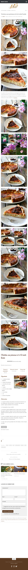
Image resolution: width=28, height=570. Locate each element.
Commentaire (5, 488)
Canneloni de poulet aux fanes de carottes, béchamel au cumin (6, 475)
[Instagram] (14, 566)
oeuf (13, 445)
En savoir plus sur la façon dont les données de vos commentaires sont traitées (14, 519)
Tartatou (13, 10)
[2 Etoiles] (8, 361)
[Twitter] (16, 566)
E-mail (16, 496)
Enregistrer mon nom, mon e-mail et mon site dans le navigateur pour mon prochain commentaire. (13, 507)
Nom (3, 496)
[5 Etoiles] (11, 361)
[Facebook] (12, 566)
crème (7, 445)
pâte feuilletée (17, 445)
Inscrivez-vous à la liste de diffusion (11, 513)
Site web (4, 501)
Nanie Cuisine (4, 1)
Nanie (4, 16)
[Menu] (26, 1)
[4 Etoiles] (10, 361)
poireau (22, 445)
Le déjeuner (3, 10)
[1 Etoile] (7, 361)
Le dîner (8, 10)
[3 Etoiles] (9, 361)
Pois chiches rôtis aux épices (19, 473)
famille (10, 445)
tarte (25, 445)
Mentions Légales (14, 563)
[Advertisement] (14, 539)
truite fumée (3, 447)
